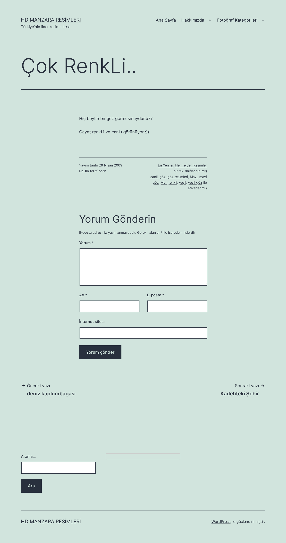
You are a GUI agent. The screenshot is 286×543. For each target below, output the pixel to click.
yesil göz (195, 182)
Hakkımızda (192, 20)
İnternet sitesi (91, 321)
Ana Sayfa (166, 20)
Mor (164, 182)
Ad (83, 295)
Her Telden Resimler (191, 165)
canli (154, 177)
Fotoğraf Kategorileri (237, 20)
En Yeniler (165, 165)
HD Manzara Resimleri (51, 20)
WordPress (221, 521)
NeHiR (84, 171)
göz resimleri (177, 177)
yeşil (182, 182)
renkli (173, 182)
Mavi (193, 177)
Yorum (86, 243)
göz (163, 177)
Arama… (28, 456)
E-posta (155, 295)
